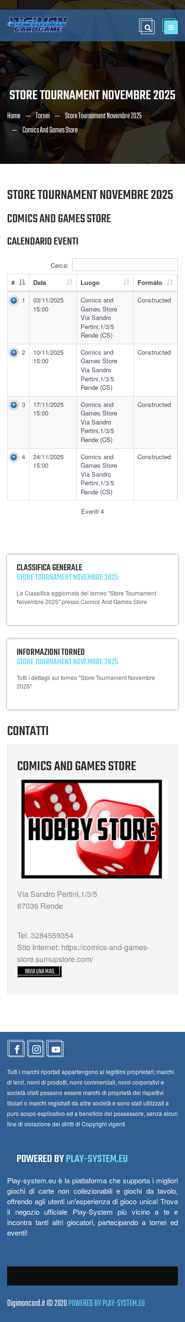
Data (39, 282)
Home (13, 116)
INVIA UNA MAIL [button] (40, 971)
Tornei (43, 116)
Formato (150, 282)
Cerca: (60, 265)
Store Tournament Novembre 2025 (103, 116)
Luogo (90, 282)
